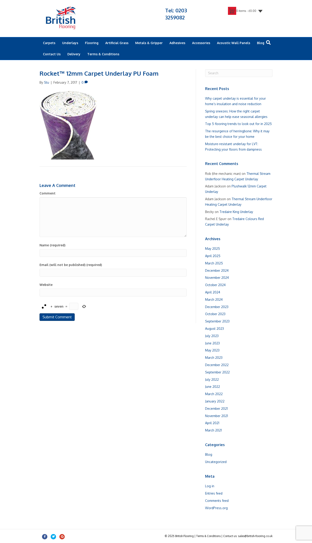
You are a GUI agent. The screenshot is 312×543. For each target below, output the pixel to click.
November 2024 (217, 277)
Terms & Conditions (103, 54)
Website (46, 285)
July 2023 (212, 336)
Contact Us (52, 54)
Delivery (73, 54)
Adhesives (177, 43)
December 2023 (216, 307)
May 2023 (212, 350)
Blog (260, 43)
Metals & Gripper (149, 43)
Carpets (49, 43)
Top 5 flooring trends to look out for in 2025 (238, 124)
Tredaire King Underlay (236, 212)
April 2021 (212, 423)
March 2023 (213, 357)
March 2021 (213, 430)
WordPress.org (216, 508)
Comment (48, 193)
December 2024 (217, 270)
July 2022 (212, 379)
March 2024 (214, 299)
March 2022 (214, 394)
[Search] (268, 42)
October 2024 (215, 285)
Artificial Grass (116, 43)
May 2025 (212, 248)
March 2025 (214, 263)
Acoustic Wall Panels (233, 43)
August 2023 (214, 328)
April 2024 (212, 292)
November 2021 (216, 416)
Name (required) (52, 245)
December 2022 (217, 365)
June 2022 (212, 387)
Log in (209, 486)
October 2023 (215, 314)
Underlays (70, 43)
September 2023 (217, 321)
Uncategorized (216, 462)
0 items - (246, 11)
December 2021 (216, 408)
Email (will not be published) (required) (71, 265)
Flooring (91, 43)
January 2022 (215, 401)
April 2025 (212, 256)
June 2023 (212, 343)
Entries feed (213, 493)
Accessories (201, 43)
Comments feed (217, 501)
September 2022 (217, 372)
